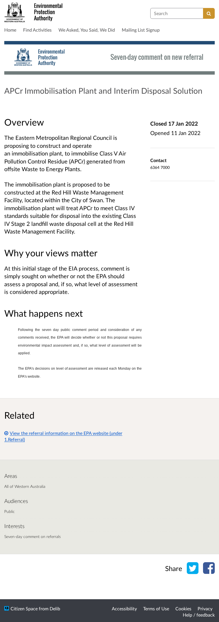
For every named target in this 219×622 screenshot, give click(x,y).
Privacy (205, 608)
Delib (55, 608)
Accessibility (124, 608)
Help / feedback (199, 614)
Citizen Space (24, 608)
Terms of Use (156, 608)
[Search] (209, 13)
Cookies (183, 608)
